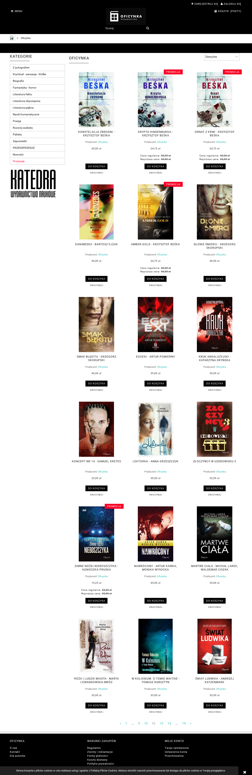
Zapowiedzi (20, 141)
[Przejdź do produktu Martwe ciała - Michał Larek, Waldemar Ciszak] (214, 533)
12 (161, 723)
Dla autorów (17, 755)
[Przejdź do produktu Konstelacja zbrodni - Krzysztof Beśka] (96, 99)
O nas (13, 747)
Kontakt (15, 751)
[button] (96, 172)
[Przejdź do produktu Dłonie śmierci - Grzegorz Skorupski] (214, 212)
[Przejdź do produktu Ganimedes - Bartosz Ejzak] (96, 212)
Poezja (17, 121)
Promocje (18, 161)
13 (169, 723)
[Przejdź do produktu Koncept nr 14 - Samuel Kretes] (96, 429)
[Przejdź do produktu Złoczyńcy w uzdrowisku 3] (214, 429)
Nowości (18, 154)
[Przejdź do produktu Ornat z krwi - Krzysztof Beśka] (214, 99)
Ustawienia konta (176, 751)
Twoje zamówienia (177, 747)
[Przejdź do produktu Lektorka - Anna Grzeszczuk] (155, 429)
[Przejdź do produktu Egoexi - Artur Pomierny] (155, 324)
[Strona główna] (126, 16)
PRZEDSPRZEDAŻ (24, 147)
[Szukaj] (147, 28)
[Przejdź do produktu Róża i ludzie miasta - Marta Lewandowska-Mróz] (96, 646)
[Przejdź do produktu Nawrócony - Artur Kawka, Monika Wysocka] (155, 533)
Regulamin (94, 747)
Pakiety (17, 134)
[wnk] (33, 183)
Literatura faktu (22, 94)
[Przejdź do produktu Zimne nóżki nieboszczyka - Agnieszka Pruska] (96, 533)
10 (146, 723)
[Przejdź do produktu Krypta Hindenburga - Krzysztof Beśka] (155, 99)
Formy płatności (97, 755)
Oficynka (103, 142)
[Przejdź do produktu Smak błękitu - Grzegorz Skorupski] (96, 324)
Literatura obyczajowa (26, 101)
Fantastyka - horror (24, 87)
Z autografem (21, 67)
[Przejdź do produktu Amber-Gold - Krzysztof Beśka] (155, 212)
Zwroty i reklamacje (100, 751)
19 (184, 723)
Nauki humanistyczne (26, 114)
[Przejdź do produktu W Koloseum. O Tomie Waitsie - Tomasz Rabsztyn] (155, 646)
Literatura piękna (23, 107)
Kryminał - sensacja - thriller (29, 74)
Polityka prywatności (100, 763)
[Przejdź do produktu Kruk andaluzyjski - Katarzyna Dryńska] (214, 324)
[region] (126, 48)
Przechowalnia (174, 755)
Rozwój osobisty (23, 127)
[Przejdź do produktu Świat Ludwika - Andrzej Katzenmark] (214, 646)
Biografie (18, 80)
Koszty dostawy (97, 759)
